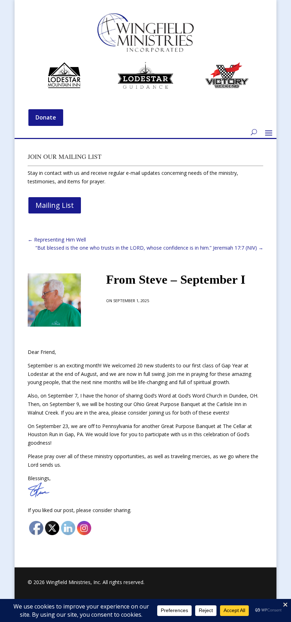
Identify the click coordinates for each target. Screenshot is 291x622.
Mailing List (54, 205)
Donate (45, 117)
